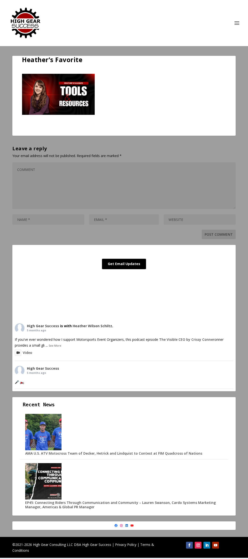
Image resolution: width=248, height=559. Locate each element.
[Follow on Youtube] (215, 545)
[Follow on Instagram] (198, 545)
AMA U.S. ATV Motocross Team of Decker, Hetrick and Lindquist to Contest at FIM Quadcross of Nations (113, 453)
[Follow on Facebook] (189, 545)
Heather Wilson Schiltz (92, 326)
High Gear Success (43, 326)
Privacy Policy (125, 544)
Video (27, 352)
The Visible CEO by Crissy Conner (186, 339)
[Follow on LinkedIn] (206, 545)
